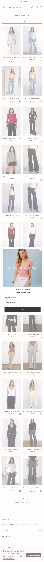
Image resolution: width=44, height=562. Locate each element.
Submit (22, 310)
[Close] (40, 249)
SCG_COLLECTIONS (11, 298)
